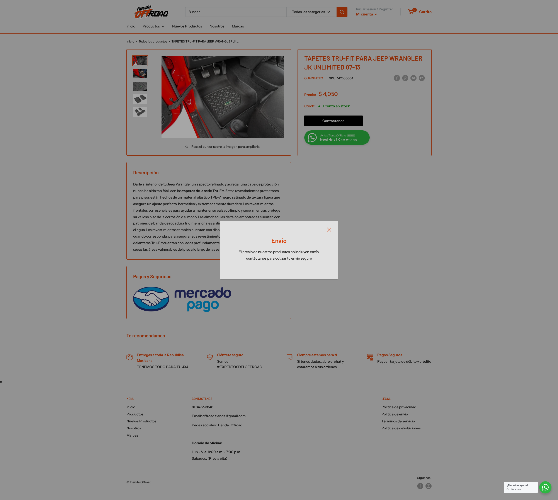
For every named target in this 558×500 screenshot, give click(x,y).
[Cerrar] (329, 229)
